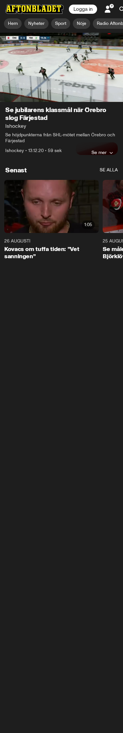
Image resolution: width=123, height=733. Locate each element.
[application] (61, 67)
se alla (109, 170)
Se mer (99, 152)
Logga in (82, 9)
